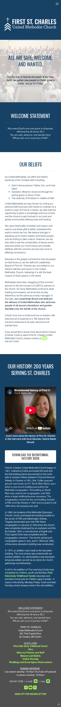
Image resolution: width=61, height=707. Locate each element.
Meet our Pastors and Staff (30, 652)
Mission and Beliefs (30, 655)
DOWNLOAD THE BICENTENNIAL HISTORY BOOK (30, 456)
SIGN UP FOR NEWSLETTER (30, 694)
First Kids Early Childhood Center (28, 574)
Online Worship (30, 659)
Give (30, 649)
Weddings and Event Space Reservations (30, 662)
